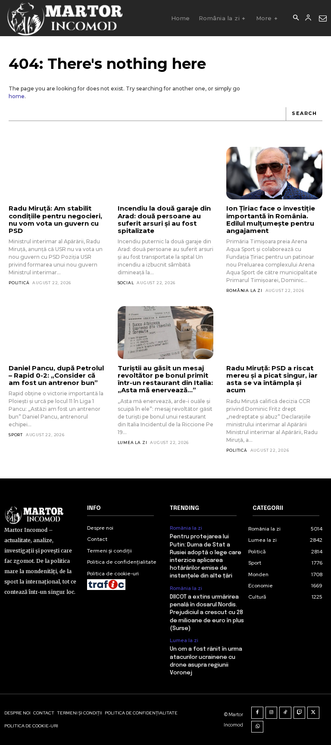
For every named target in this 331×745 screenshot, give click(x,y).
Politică (19, 282)
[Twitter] (313, 713)
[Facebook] (257, 713)
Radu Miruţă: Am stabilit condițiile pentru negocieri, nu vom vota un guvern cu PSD (55, 219)
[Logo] (64, 18)
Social (126, 282)
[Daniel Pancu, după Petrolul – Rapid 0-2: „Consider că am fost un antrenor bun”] (57, 332)
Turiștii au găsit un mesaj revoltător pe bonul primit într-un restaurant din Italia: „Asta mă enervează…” (165, 379)
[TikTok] (285, 713)
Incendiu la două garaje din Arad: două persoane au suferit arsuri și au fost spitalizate (164, 219)
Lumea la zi (132, 442)
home (17, 96)
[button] (295, 18)
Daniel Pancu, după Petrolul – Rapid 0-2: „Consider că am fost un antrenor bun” (56, 375)
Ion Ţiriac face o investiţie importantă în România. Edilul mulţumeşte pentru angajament (270, 219)
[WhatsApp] (257, 727)
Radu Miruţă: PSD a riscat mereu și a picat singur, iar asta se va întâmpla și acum (272, 379)
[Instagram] (271, 713)
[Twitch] (300, 713)
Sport (16, 434)
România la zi (244, 290)
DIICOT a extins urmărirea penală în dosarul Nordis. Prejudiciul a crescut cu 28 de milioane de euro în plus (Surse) (207, 612)
